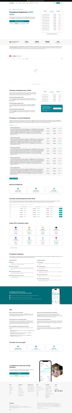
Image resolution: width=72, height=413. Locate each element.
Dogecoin (43, 229)
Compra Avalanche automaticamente (54, 349)
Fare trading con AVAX (57, 108)
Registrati (19, 373)
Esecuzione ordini (20, 391)
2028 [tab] (14, 204)
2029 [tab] (17, 204)
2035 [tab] (29, 204)
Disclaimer (47, 397)
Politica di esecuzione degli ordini (49, 394)
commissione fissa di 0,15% (23, 295)
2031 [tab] (21, 204)
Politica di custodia (48, 393)
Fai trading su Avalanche (19, 21)
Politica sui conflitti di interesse (48, 389)
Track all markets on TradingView (36, 84)
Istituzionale (11, 387)
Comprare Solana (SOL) (30, 391)
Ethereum (56, 229)
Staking (19, 387)
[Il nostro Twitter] (55, 391)
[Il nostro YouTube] (57, 391)
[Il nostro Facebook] (62, 391)
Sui (42, 239)
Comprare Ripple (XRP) (30, 388)
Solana (29, 239)
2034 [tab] (27, 204)
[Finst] (11, 3)
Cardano (15, 229)
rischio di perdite (21, 46)
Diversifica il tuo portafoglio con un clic (36, 349)
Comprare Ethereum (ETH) (31, 387)
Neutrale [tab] (51, 11)
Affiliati (37, 393)
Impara (37, 395)
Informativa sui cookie (49, 391)
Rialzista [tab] (45, 11)
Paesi (10, 394)
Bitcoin (29, 229)
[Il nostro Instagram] (60, 391)
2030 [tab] (19, 204)
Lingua (56, 384)
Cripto (10, 391)
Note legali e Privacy (56, 405)
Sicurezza (10, 392)
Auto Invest (20, 388)
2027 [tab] (12, 204)
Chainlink (15, 239)
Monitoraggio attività (21, 395)
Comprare (60, 208)
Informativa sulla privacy (49, 390)
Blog (37, 394)
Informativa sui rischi (48, 387)
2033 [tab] (25, 204)
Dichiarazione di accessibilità (48, 396)
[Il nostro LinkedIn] (58, 391)
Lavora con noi (40, 389)
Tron (56, 239)
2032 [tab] (23, 204)
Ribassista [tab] (58, 11)
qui (41, 407)
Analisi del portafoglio (21, 392)
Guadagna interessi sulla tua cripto (18, 349)
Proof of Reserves (26, 297)
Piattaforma (10, 388)
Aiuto (37, 391)
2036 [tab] (32, 204)
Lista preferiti (20, 394)
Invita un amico (39, 390)
